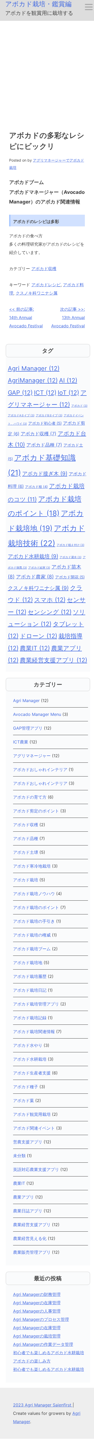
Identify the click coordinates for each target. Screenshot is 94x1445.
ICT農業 (20, 741)
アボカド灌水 (70, 557)
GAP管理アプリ (28, 728)
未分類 (19, 1155)
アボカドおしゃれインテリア (40, 769)
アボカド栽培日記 (29, 990)
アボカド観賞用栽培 (32, 1114)
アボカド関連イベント (34, 1128)
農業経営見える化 (29, 1238)
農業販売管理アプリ (32, 1252)
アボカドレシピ (46, 284)
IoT (68, 392)
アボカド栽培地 (27, 962)
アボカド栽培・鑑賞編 (38, 4)
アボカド (79, 406)
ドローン (38, 636)
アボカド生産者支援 (32, 1072)
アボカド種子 (25, 1086)
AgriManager (33, 380)
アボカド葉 (23, 1100)
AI (68, 380)
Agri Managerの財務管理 (37, 1294)
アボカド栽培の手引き (34, 921)
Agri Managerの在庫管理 (37, 1302)
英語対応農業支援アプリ (36, 1169)
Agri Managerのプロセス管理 (41, 1319)
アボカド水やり (27, 1045)
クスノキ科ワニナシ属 (36, 293)
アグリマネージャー (32, 755)
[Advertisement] (47, 70)
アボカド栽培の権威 (32, 935)
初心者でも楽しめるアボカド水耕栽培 (48, 1352)
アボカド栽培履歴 (29, 976)
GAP (20, 392)
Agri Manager (34, 368)
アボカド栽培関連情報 (34, 1031)
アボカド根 (36, 487)
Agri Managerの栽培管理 (37, 1336)
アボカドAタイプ (21, 415)
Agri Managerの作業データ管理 (43, 1344)
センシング (50, 612)
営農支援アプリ (27, 1141)
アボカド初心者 (45, 423)
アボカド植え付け (70, 545)
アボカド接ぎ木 (44, 473)
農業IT (35, 648)
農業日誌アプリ (27, 1210)
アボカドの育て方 (29, 797)
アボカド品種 (44, 445)
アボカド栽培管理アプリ (36, 1004)
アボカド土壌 (25, 852)
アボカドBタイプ (49, 415)
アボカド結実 (39, 567)
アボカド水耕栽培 (33, 556)
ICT (45, 392)
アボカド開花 (70, 577)
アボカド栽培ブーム (32, 948)
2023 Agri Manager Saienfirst (43, 1405)
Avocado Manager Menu (37, 714)
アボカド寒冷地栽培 (32, 866)
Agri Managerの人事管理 (37, 1311)
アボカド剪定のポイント (36, 810)
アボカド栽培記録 (29, 1017)
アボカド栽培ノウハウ (34, 893)
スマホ (50, 599)
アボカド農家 (35, 577)
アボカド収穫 (43, 268)
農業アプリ (23, 1197)
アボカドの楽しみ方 (32, 1361)
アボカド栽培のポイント (36, 907)
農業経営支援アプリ (53, 660)
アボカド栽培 (25, 879)
